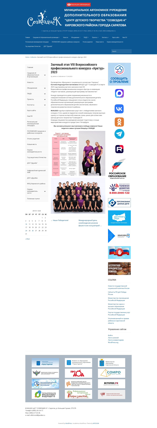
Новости (65, 37)
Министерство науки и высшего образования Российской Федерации (116, 306)
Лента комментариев (116, 340)
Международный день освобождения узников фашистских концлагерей (90, 223)
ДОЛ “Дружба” (48, 46)
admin (54, 76)
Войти (110, 335)
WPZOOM (96, 423)
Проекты (94, 37)
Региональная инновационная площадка (37, 42)
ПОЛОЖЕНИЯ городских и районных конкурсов (65, 42)
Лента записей (113, 338)
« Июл (27, 239)
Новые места (100, 42)
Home (27, 57)
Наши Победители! (59, 220)
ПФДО (85, 37)
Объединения (75, 37)
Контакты (105, 37)
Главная (27, 37)
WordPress (68, 423)
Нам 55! (124, 37)
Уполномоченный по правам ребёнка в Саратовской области (118, 320)
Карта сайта (115, 37)
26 (33, 231)
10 (26, 224)
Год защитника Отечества (32, 46)
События (33, 57)
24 (26, 231)
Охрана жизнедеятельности (115, 42)
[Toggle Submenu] (45, 75)
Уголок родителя (88, 42)
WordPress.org (113, 342)
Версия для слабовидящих (80, 4)
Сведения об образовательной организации (45, 37)
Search (129, 51)
